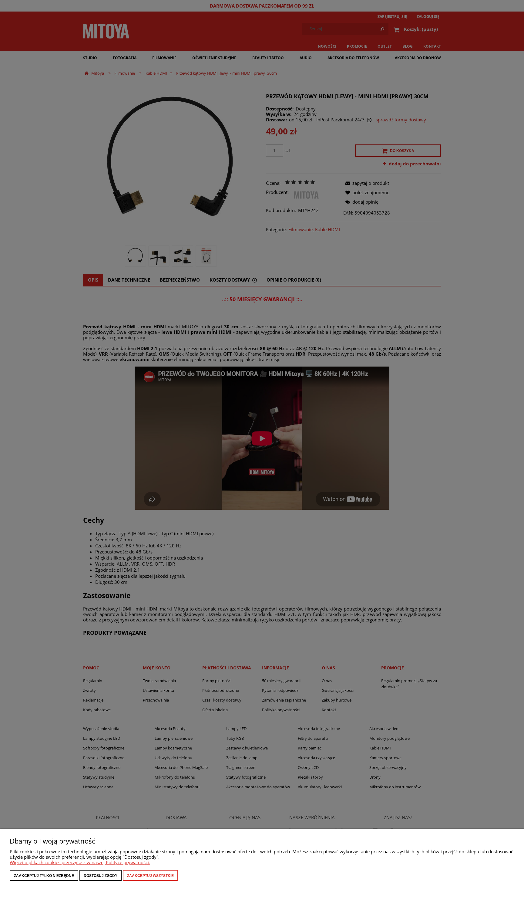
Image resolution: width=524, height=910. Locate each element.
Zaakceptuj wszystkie (150, 876)
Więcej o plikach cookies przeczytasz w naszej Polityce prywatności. (80, 862)
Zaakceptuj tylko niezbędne (44, 876)
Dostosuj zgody (100, 876)
